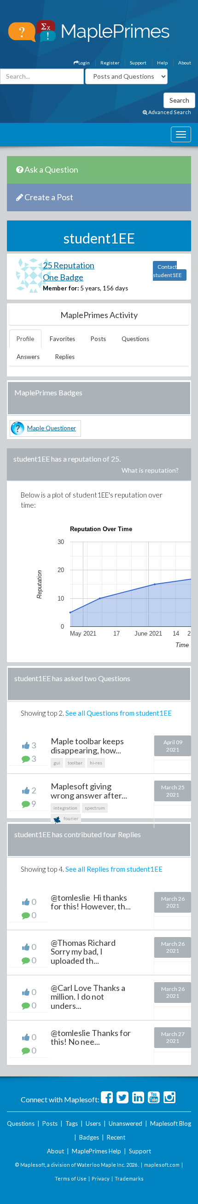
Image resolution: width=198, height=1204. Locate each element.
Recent (116, 1137)
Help (162, 62)
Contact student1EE (167, 270)
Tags (71, 1123)
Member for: (61, 288)
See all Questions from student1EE (118, 713)
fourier (70, 818)
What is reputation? (150, 470)
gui (56, 762)
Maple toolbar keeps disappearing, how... (87, 745)
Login (84, 62)
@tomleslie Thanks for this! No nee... (91, 1037)
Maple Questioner (51, 428)
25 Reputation (68, 265)
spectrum (95, 807)
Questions (135, 338)
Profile (25, 338)
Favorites (62, 338)
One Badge (63, 277)
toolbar (75, 762)
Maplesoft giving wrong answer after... (89, 790)
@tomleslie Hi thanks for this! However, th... (91, 902)
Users (93, 1123)
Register (109, 62)
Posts (98, 338)
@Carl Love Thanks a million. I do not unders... (88, 997)
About (184, 62)
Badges (89, 1137)
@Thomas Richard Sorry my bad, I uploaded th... (84, 952)
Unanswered (125, 1123)
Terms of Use (71, 1178)
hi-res (96, 762)
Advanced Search (169, 112)
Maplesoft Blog (170, 1123)
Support (138, 62)
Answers (28, 356)
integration (65, 807)
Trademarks (129, 1178)
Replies (65, 356)
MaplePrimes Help (96, 1151)
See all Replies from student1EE (114, 869)
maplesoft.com (162, 1165)
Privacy (101, 1178)
